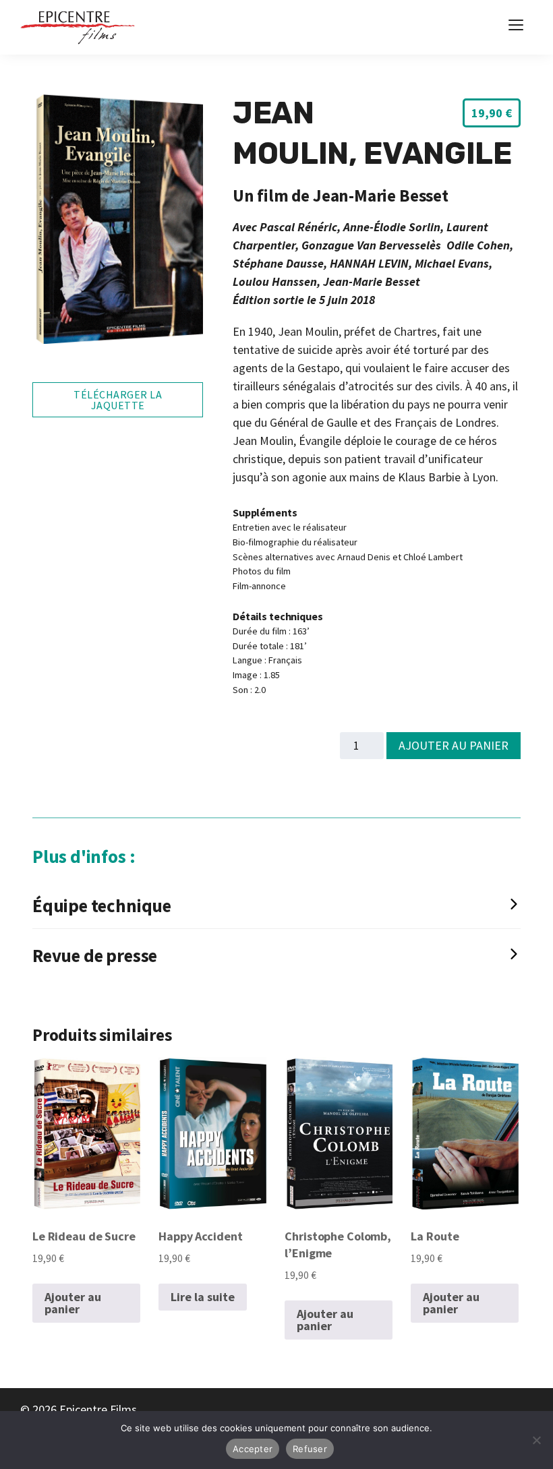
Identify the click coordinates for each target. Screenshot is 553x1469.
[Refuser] (536, 1440)
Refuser (310, 1448)
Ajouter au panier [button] (73, 1303)
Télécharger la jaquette (118, 400)
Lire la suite (203, 1297)
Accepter (252, 1448)
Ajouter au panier (453, 745)
